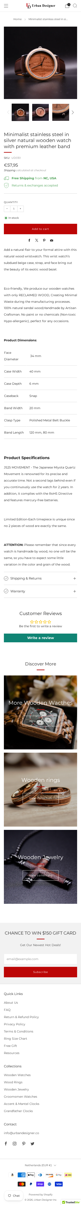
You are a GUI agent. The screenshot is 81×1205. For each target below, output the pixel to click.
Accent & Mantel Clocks (21, 1104)
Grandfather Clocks (18, 1111)
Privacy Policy (14, 1024)
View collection (40, 721)
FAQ (7, 1010)
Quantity (11, 202)
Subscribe (40, 972)
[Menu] (6, 6)
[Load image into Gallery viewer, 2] (40, 112)
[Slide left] (9, 112)
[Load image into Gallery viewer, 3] (60, 112)
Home (17, 19)
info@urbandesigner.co (21, 1133)
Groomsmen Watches (20, 1096)
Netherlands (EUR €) (38, 1165)
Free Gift (10, 1046)
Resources (11, 1053)
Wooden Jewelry (16, 1089)
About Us (11, 1002)
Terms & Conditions (18, 1031)
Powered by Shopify (40, 1194)
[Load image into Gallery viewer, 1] (20, 112)
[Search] (75, 5)
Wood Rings (13, 1082)
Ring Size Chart (15, 1038)
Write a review (40, 638)
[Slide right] (72, 112)
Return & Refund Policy (21, 1017)
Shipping (9, 170)
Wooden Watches (17, 1075)
